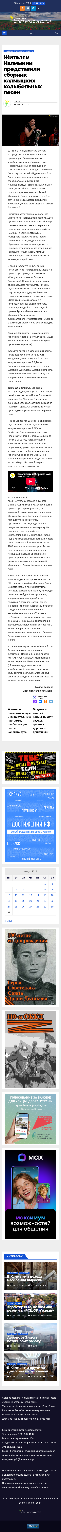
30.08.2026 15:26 (18, 1285)
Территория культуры (24, 51)
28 (37, 907)
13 (30, 895)
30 (52, 907)
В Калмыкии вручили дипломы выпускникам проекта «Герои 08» (28, 1371)
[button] (56, 33)
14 (37, 895)
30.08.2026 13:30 (18, 1376)
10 (9, 895)
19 (23, 901)
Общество (8, 51)
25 (16, 907)
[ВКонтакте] (40, 702)
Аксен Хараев (38, 1285)
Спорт (10, 1303)
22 (45, 901)
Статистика (12, 1273)
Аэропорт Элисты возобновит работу (24, 1339)
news (17, 101)
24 (9, 907)
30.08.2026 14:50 (18, 1316)
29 (45, 907)
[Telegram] (51, 702)
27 (30, 907)
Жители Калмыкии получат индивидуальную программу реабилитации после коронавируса (20, 720)
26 (23, 907)
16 (52, 895)
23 (52, 901)
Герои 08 (11, 1364)
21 (37, 901)
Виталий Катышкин (41, 1316)
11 (16, 895)
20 (30, 901)
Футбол (18, 1303)
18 (16, 901)
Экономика (24, 1273)
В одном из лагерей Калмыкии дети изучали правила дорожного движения (43, 720)
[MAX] (35, 702)
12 (23, 895)
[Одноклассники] (46, 702)
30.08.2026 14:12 (18, 1346)
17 (9, 901)
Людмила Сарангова (42, 1376)
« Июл (8, 921)
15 (45, 895)
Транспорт (23, 1334)
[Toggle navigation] (31, 33)
